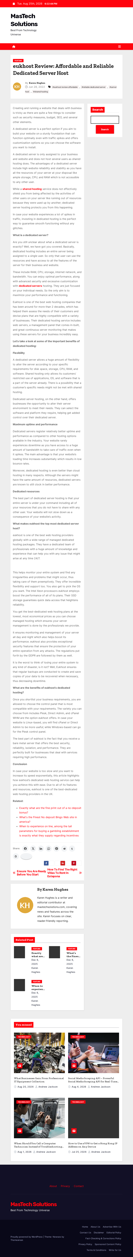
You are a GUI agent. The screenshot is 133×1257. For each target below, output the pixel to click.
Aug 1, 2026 (25, 1151)
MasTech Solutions (34, 1204)
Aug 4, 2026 (79, 1086)
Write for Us (115, 1250)
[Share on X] (33, 849)
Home (85, 1226)
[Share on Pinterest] (56, 849)
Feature (18, 61)
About (53, 1186)
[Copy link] (26, 856)
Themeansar (17, 1240)
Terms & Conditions (96, 1250)
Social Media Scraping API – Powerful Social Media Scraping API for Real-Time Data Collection (92, 1081)
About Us (95, 1226)
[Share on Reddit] (64, 849)
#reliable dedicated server (93, 87)
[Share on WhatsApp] (49, 849)
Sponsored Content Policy (108, 1244)
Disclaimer (99, 1232)
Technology (24, 1037)
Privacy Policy (85, 1244)
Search (97, 109)
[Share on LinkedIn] (41, 849)
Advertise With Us (112, 1226)
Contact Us (85, 1232)
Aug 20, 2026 (26, 1086)
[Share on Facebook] (25, 849)
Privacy (65, 1186)
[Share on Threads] (16, 856)
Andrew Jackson (48, 1086)
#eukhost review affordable (65, 87)
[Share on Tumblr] (72, 849)
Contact (79, 1186)
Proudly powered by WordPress (27, 1236)
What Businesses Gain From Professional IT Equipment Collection (39, 1080)
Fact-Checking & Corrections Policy (103, 1238)
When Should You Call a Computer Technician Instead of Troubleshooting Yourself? (38, 1146)
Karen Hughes (37, 83)
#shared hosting (40, 91)
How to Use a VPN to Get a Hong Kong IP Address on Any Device (92, 1145)
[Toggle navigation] (119, 46)
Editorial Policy (114, 1232)
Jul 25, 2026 (79, 1151)
